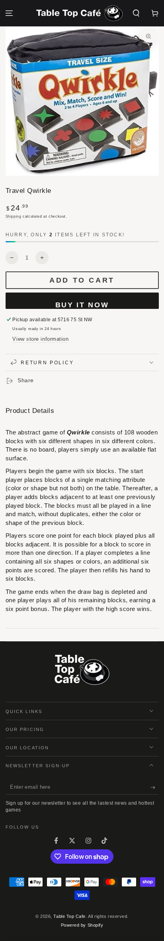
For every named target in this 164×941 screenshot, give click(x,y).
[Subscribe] (154, 788)
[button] (136, 13)
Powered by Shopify (82, 925)
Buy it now (82, 305)
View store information (40, 339)
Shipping (13, 216)
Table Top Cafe (69, 916)
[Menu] (9, 13)
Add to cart (82, 280)
